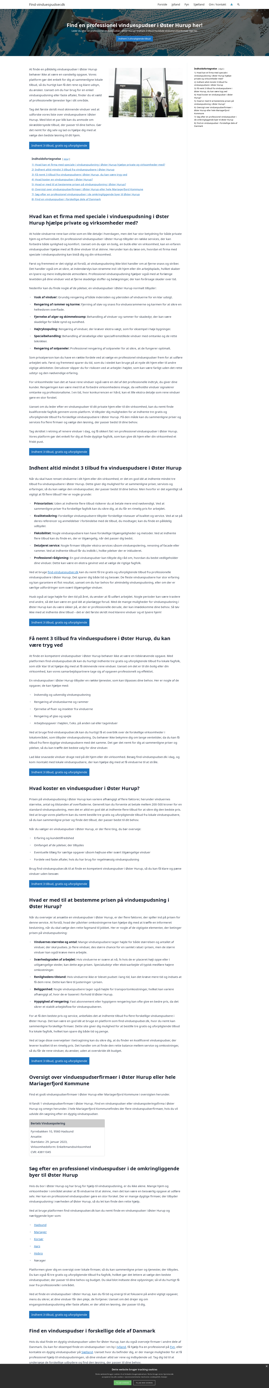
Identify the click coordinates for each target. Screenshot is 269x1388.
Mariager (40, 1232)
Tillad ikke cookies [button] (144, 1383)
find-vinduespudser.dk (63, 572)
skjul (66, 159)
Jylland (176, 4)
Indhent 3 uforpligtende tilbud (134, 38)
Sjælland (198, 4)
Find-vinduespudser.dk (47, 4)
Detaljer (164, 1377)
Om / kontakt (217, 4)
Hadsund (40, 1225)
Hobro (38, 1253)
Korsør (38, 1239)
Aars (37, 1246)
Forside (162, 4)
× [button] (266, 1366)
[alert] (134, 1376)
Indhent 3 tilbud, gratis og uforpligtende (59, 145)
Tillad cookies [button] (122, 1383)
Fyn (187, 4)
